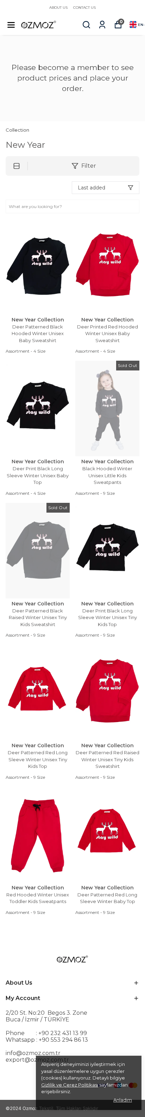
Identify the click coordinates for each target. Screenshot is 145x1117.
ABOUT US (58, 7)
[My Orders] (102, 24)
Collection (17, 130)
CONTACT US (84, 7)
